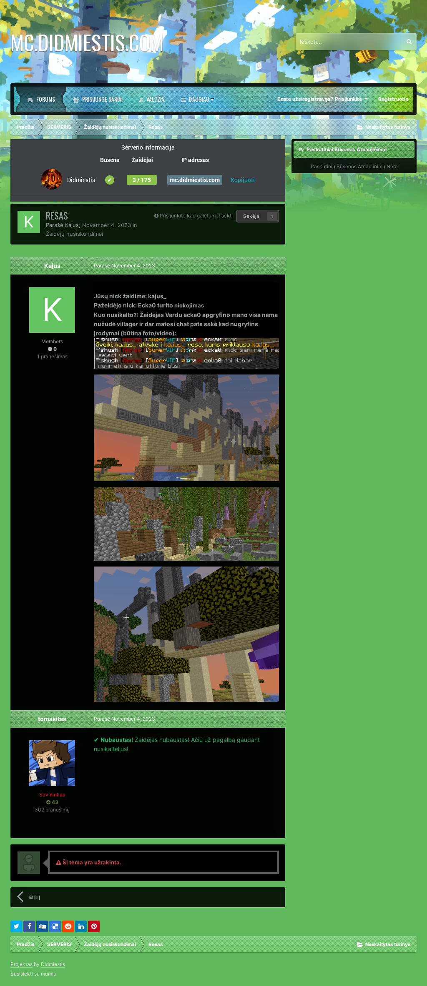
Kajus (72, 225)
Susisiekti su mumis (33, 974)
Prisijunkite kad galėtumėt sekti (196, 215)
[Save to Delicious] (55, 926)
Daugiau (199, 99)
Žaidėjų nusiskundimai (74, 233)
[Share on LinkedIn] (81, 926)
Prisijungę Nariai (102, 99)
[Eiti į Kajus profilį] (29, 222)
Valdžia (154, 99)
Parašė (124, 265)
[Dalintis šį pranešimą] (277, 265)
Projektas (21, 964)
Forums (45, 99)
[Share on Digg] (42, 926)
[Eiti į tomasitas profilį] (52, 763)
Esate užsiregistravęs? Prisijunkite (320, 99)
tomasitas (52, 718)
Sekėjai (252, 216)
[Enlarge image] (186, 352)
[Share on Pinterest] (94, 926)
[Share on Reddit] (68, 926)
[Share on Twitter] (16, 926)
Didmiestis (53, 964)
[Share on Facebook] (29, 926)
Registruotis (393, 99)
